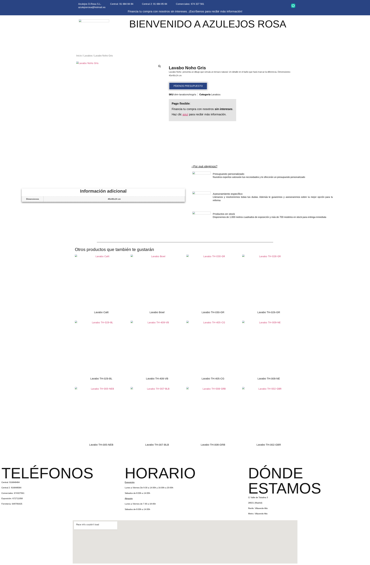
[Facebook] (275, 5)
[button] (159, 66)
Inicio (79, 55)
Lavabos (88, 55)
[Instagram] (257, 5)
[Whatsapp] (266, 5)
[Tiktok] (284, 5)
